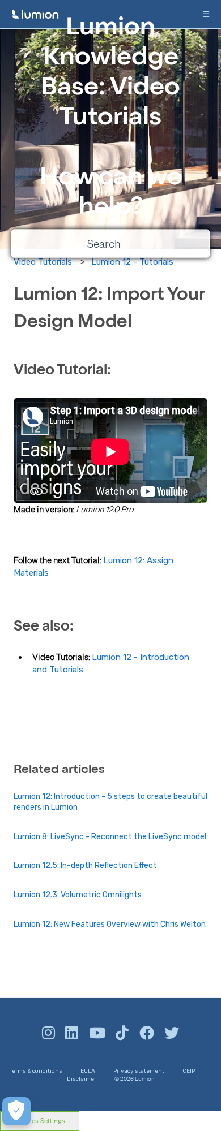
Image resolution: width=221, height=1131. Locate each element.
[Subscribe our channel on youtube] (97, 1034)
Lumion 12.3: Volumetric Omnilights (78, 895)
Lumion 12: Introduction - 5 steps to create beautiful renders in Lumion (110, 802)
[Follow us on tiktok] (122, 1034)
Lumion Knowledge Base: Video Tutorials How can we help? (111, 119)
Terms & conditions (36, 1071)
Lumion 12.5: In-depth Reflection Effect (85, 865)
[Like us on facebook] (146, 1034)
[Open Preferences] (16, 1111)
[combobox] (110, 244)
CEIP (188, 1071)
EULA (87, 1071)
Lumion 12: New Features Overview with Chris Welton (110, 924)
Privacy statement (138, 1071)
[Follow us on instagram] (48, 1034)
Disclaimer (81, 1079)
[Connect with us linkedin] (71, 1034)
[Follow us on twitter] (171, 1034)
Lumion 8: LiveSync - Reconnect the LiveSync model (110, 836)
